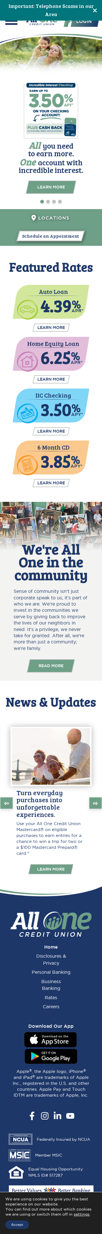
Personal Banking (51, 972)
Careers (51, 1006)
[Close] (95, 10)
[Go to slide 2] (48, 201)
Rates (51, 997)
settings (82, 1214)
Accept (17, 1224)
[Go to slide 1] (42, 201)
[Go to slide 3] (54, 201)
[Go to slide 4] (60, 201)
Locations (53, 217)
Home (51, 946)
